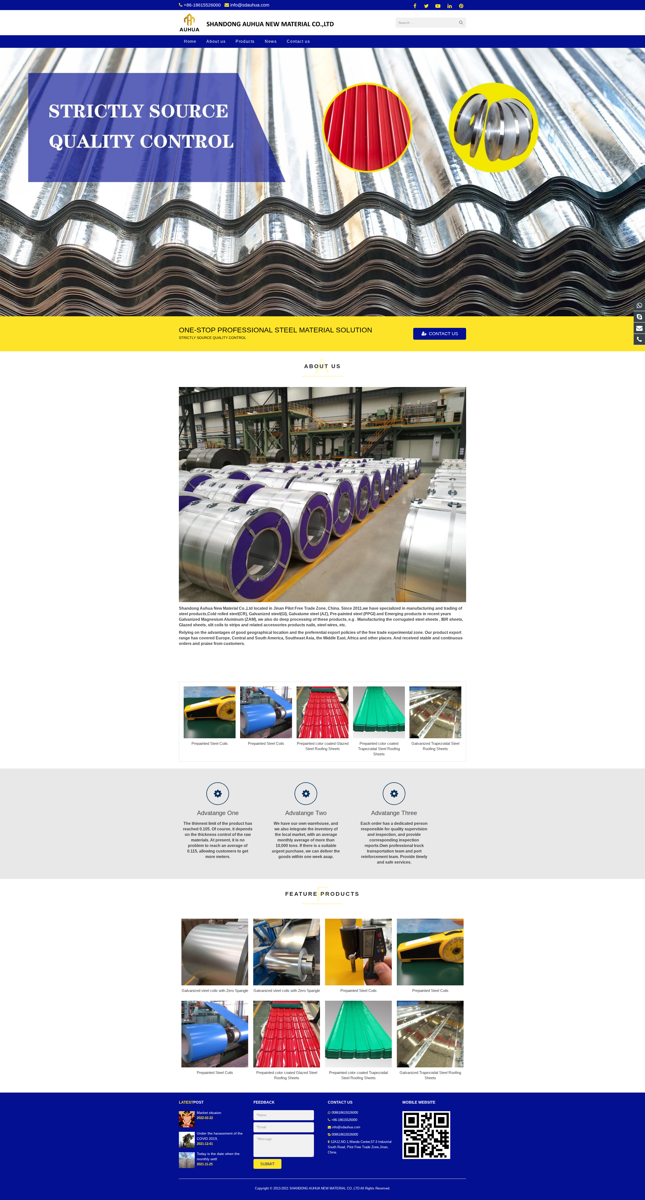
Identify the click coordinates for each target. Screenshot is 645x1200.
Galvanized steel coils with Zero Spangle (215, 990)
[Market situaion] (187, 1126)
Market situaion (209, 1113)
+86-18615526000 (202, 5)
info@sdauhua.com (249, 5)
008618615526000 (345, 1112)
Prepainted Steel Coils (358, 990)
